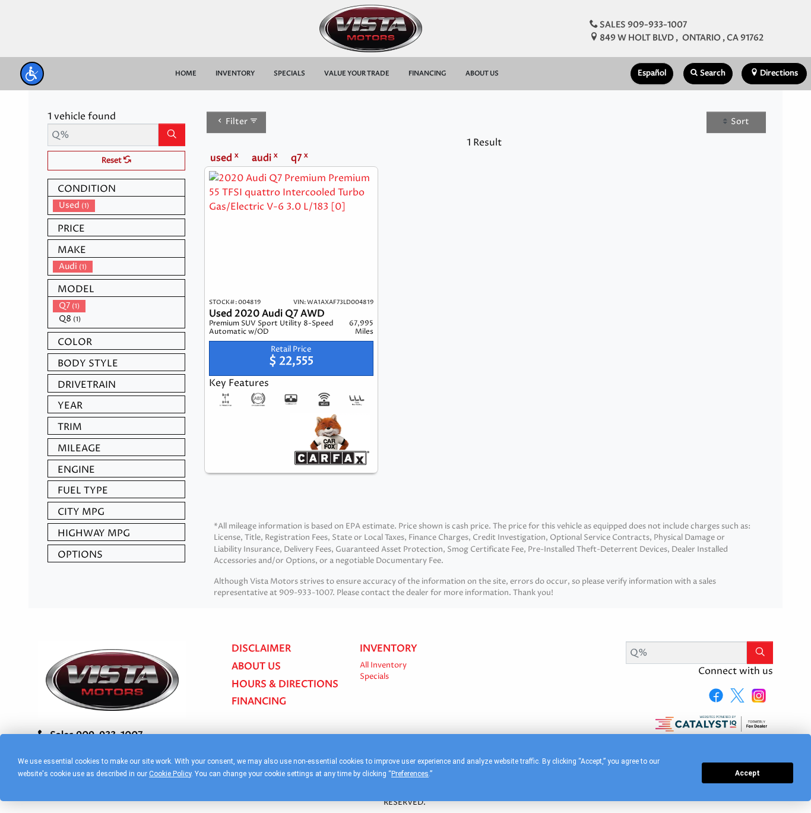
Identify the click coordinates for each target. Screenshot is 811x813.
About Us (256, 667)
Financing (259, 702)
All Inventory (383, 665)
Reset (112, 161)
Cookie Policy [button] (170, 774)
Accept (747, 773)
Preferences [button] (410, 774)
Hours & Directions (285, 684)
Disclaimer (261, 649)
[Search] (172, 135)
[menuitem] (119, 205)
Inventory (388, 649)
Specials (374, 677)
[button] (32, 74)
